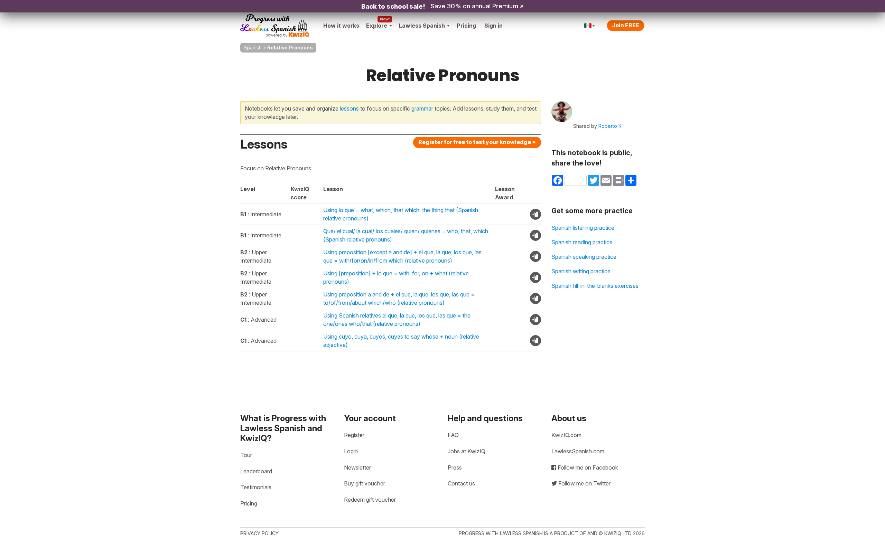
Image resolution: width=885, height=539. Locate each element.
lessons (349, 108)
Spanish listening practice (582, 227)
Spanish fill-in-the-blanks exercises (595, 285)
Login (351, 451)
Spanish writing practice (581, 271)
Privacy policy (259, 533)
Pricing (466, 25)
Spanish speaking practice (583, 256)
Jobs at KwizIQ (466, 451)
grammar (422, 108)
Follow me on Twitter (584, 483)
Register (354, 435)
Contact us (461, 483)
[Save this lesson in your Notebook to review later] (535, 214)
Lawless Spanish (422, 25)
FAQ (453, 435)
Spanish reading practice (582, 242)
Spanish (253, 47)
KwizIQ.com (566, 435)
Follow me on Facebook (587, 467)
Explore (376, 25)
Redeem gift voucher (370, 499)
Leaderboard (256, 471)
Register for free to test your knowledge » (477, 142)
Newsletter (357, 467)
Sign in (493, 25)
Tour (246, 455)
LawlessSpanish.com (577, 451)
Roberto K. (610, 126)
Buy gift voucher (364, 483)
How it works (341, 25)
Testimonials (255, 487)
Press (455, 467)
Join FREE (625, 25)
